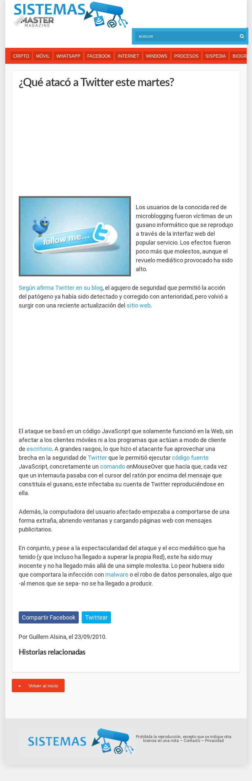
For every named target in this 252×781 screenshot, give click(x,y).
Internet (128, 56)
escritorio (39, 448)
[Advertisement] (68, 141)
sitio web (139, 305)
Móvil (43, 56)
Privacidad (214, 740)
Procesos (186, 56)
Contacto (192, 740)
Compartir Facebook (48, 617)
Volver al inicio (43, 685)
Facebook (99, 56)
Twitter (97, 457)
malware (116, 574)
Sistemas (70, 15)
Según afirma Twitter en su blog (61, 287)
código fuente (190, 457)
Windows (156, 56)
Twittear (96, 617)
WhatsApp (68, 56)
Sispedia (215, 56)
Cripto (21, 56)
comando (112, 466)
